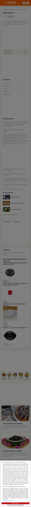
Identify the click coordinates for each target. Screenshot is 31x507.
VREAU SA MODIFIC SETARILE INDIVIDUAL (15, 505)
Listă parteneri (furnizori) (8, 500)
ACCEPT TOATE (15, 503)
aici (25, 477)
